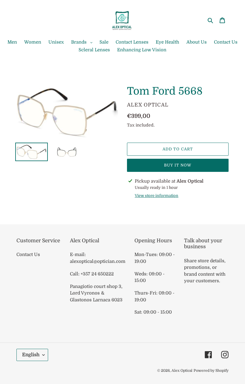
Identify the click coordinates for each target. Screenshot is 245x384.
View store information (156, 195)
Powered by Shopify (211, 370)
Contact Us (28, 254)
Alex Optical (182, 370)
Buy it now (178, 165)
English (30, 354)
